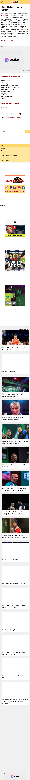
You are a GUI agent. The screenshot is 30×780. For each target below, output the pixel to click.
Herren (3, 148)
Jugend (3, 153)
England (18, 117)
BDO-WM (25, 29)
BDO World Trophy (21, 28)
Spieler (2, 146)
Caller (3, 15)
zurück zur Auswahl (7, 40)
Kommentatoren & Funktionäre (9, 158)
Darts (13, 117)
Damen (3, 151)
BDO (8, 15)
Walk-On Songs (5, 160)
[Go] (27, 131)
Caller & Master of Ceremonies (9, 155)
